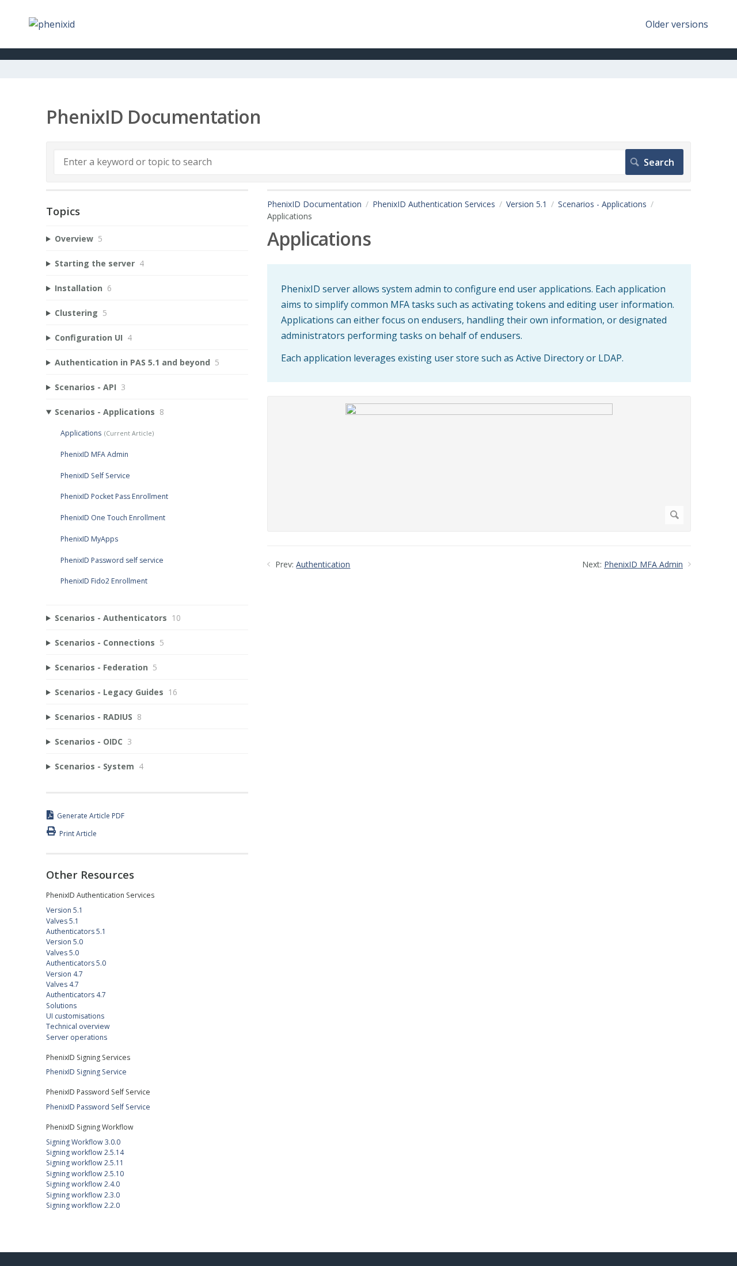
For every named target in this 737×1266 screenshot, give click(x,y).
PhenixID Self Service (95, 476)
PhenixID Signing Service (86, 1072)
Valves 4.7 (62, 984)
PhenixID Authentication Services (434, 204)
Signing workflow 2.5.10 (85, 1174)
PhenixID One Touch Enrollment (112, 518)
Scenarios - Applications (602, 204)
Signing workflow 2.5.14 (85, 1152)
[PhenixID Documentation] (52, 24)
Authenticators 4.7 (76, 995)
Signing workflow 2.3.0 (83, 1195)
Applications (80, 433)
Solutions (61, 1005)
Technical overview (78, 1026)
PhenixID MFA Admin (643, 564)
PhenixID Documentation (314, 204)
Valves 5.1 (62, 921)
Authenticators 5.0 (76, 963)
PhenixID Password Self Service (98, 1107)
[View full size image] (479, 463)
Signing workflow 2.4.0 (83, 1184)
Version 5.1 (526, 204)
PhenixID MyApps (89, 539)
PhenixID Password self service (112, 560)
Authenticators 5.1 (76, 931)
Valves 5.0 (62, 953)
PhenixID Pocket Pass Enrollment (114, 496)
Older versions (676, 24)
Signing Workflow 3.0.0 (83, 1142)
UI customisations (75, 1016)
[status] (479, 323)
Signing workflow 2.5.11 (85, 1163)
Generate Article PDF (90, 816)
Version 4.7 (64, 974)
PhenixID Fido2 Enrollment (103, 581)
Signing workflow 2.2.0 (83, 1205)
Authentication (323, 564)
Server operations (76, 1037)
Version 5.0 (64, 942)
